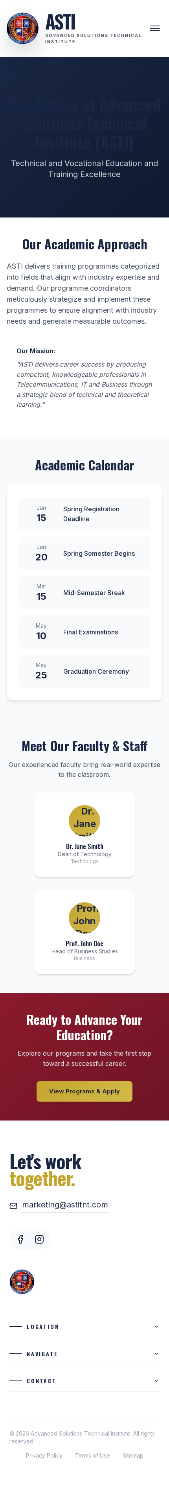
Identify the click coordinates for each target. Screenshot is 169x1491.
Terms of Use (92, 1455)
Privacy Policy (44, 1455)
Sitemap (133, 1455)
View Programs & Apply (84, 1091)
